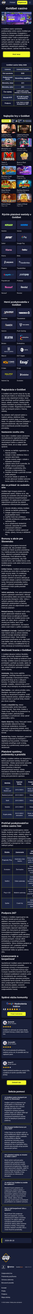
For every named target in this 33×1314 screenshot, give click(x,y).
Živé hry (13, 120)
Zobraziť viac (16, 1082)
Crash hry (20, 120)
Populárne (5, 121)
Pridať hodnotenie (16, 1014)
